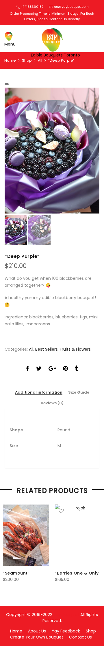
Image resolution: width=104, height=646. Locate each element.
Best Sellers (46, 349)
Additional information (38, 392)
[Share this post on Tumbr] (76, 369)
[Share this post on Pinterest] (65, 369)
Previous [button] (18, 150)
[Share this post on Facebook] (27, 369)
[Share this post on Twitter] (39, 369)
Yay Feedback (66, 631)
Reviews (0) (52, 403)
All (40, 60)
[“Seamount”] (26, 535)
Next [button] (89, 150)
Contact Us (80, 637)
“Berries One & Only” (78, 573)
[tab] (38, 392)
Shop (27, 60)
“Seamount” (16, 573)
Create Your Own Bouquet (36, 637)
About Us (37, 631)
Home (10, 60)
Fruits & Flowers (75, 349)
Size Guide (78, 392)
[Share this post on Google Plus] (52, 369)
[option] (52, 151)
